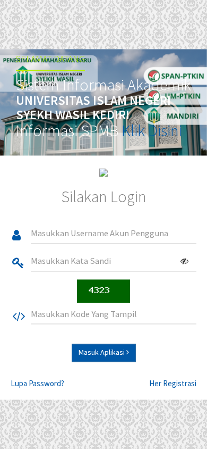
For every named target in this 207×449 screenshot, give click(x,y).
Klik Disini (152, 130)
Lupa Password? (37, 383)
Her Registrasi (172, 383)
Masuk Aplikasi (102, 352)
